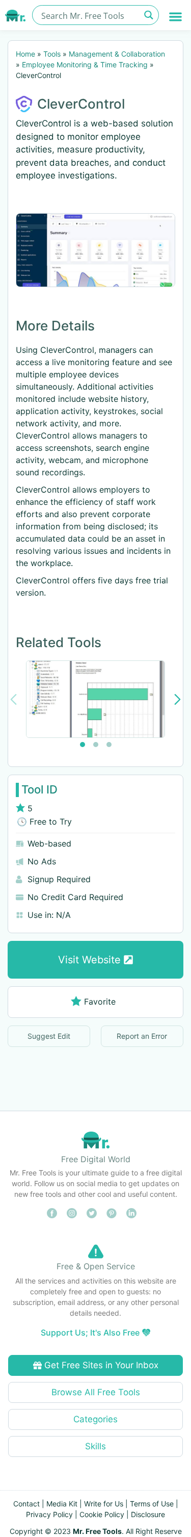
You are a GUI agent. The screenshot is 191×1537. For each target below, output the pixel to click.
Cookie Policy (101, 1514)
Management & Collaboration (117, 53)
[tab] (82, 744)
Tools (52, 53)
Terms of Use (152, 1503)
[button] (176, 16)
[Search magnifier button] (149, 15)
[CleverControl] (95, 250)
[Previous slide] (13, 699)
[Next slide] (177, 699)
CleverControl (81, 104)
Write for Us (103, 1503)
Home (25, 53)
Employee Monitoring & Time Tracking (85, 64)
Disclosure (148, 1514)
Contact (26, 1503)
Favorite (100, 1001)
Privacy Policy (49, 1514)
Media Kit (61, 1503)
